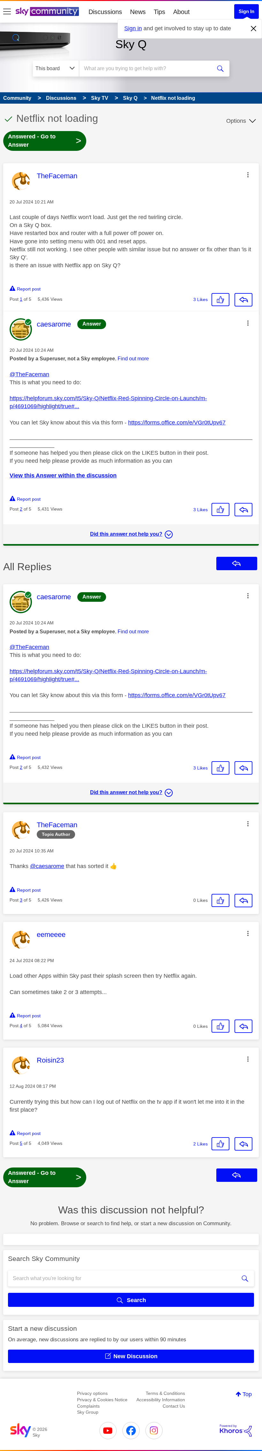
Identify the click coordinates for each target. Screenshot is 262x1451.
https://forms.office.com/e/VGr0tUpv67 (177, 422)
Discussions (105, 11)
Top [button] (247, 1394)
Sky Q (131, 44)
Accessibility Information (160, 1399)
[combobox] (146, 69)
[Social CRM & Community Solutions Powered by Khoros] (236, 1431)
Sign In (246, 11)
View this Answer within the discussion (63, 475)
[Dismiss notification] (254, 29)
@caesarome (47, 866)
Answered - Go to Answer (44, 140)
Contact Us (174, 1406)
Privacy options (92, 1393)
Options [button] (236, 121)
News (138, 11)
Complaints (88, 1406)
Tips (159, 11)
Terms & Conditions (165, 1393)
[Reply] (243, 299)
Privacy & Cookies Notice (102, 1399)
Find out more (133, 358)
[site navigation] (7, 11)
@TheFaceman (29, 374)
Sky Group (87, 1412)
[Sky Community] (47, 11)
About (181, 11)
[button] (247, 174)
